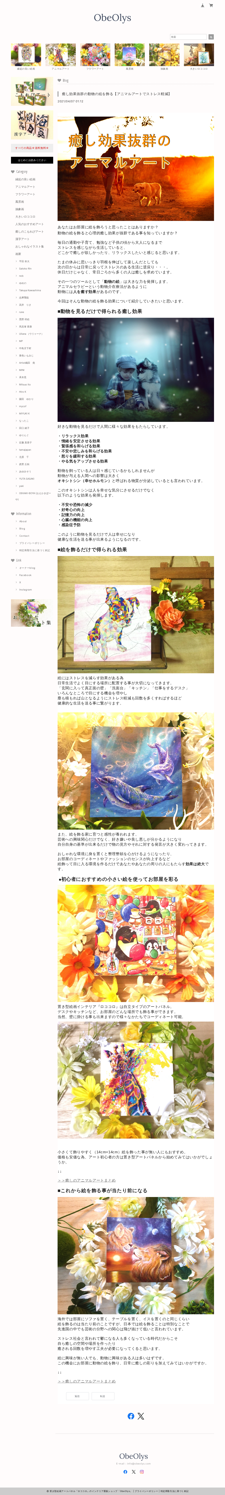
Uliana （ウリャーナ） (31, 333)
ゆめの (22, 283)
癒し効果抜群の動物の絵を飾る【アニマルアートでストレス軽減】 (117, 94)
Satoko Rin (25, 268)
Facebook (25, 575)
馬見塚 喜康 (25, 326)
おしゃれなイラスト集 (29, 246)
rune (21, 312)
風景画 (19, 201)
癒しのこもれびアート (29, 231)
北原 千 (24, 457)
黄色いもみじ (26, 355)
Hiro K (22, 391)
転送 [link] (102, 1396)
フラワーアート (25, 194)
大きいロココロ (25, 216)
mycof (22, 406)
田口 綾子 (24, 428)
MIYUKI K (24, 413)
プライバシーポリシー (32, 543)
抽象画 (19, 209)
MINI (21, 370)
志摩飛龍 (24, 297)
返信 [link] (77, 1396)
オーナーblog (27, 567)
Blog (22, 528)
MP (21, 341)
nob (21, 275)
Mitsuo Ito (25, 384)
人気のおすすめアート (29, 224)
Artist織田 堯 (27, 362)
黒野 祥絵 (24, 319)
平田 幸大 (24, 261)
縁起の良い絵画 (25, 179)
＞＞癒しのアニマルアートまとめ (87, 1180)
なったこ (24, 420)
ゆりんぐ (24, 435)
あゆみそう (25, 471)
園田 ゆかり (26, 399)
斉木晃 (22, 377)
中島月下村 (25, 348)
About (23, 521)
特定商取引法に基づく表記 (34, 550)
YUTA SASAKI (26, 478)
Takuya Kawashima (30, 290)
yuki (21, 486)
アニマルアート (25, 186)
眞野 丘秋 (24, 464)
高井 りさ (25, 304)
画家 (18, 254)
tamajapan (25, 449)
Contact (24, 535)
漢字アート (22, 239)
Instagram (25, 589)
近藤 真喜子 (25, 442)
